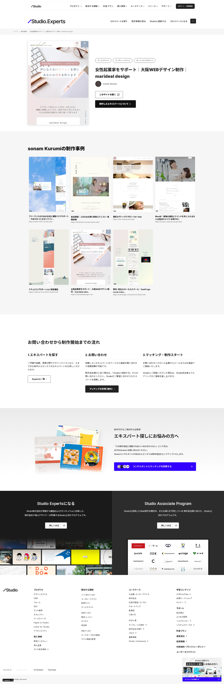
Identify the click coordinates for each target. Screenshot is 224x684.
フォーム (37, 602)
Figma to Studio (41, 623)
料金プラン (181, 631)
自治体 (84, 625)
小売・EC (132, 614)
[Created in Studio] (8, 680)
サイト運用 (38, 610)
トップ (15, 31)
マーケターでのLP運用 (90, 635)
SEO (36, 606)
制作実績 (24, 31)
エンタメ (84, 621)
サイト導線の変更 (88, 639)
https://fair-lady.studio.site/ (124, 219)
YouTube (52, 670)
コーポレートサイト (89, 599)
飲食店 (132, 610)
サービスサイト (87, 607)
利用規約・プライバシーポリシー (190, 646)
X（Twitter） (39, 670)
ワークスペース (40, 618)
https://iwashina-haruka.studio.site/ (85, 222)
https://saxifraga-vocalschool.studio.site (129, 295)
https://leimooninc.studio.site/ (40, 222)
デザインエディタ (40, 594)
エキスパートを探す (118, 21)
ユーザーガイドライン (186, 652)
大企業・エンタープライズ (139, 594)
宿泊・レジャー (87, 617)
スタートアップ (135, 606)
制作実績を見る (139, 21)
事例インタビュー (41, 641)
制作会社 (132, 598)
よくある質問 (181, 617)
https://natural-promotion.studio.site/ (43, 292)
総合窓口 (180, 613)
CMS (36, 598)
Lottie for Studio (42, 627)
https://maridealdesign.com (82, 294)
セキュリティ (39, 614)
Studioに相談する (158, 21)
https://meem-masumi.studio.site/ (168, 222)
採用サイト (85, 603)
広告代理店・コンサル (137, 602)
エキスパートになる (178, 21)
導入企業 (37, 645)
